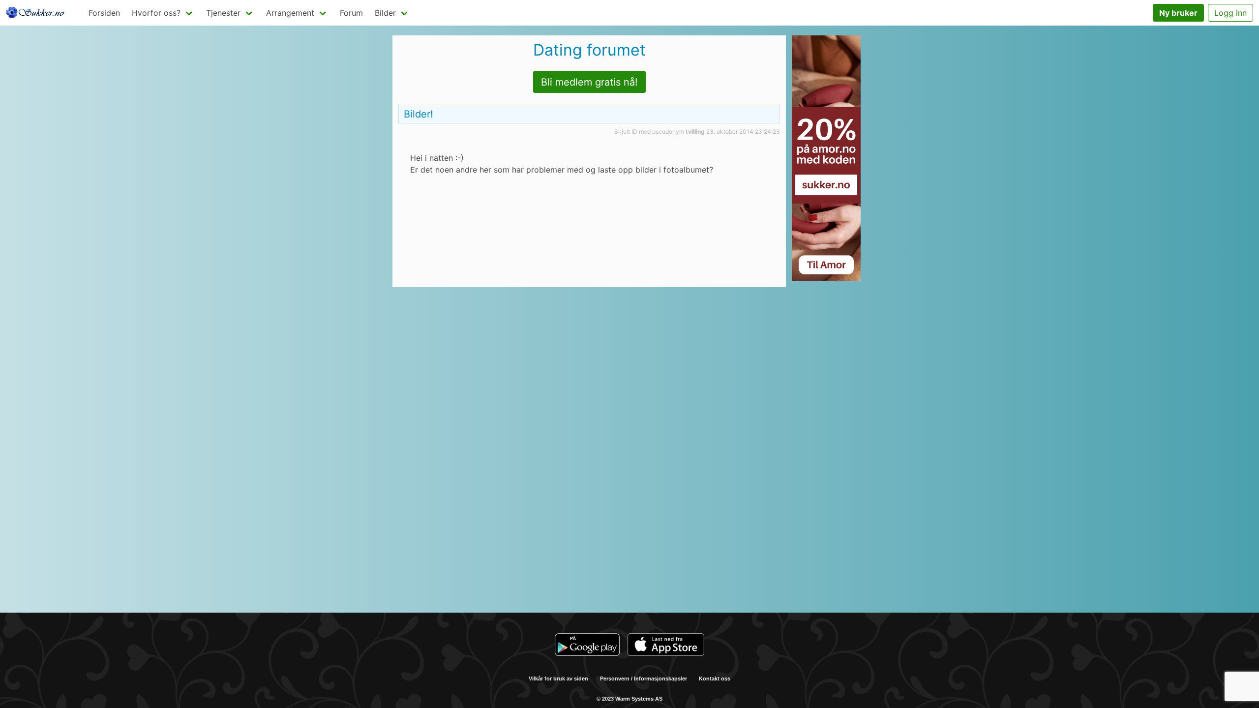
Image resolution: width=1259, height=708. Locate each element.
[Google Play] (587, 646)
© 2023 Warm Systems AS (629, 699)
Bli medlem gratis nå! (589, 82)
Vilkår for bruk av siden (558, 678)
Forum (351, 13)
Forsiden (104, 13)
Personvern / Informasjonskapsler (643, 678)
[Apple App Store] (666, 646)
